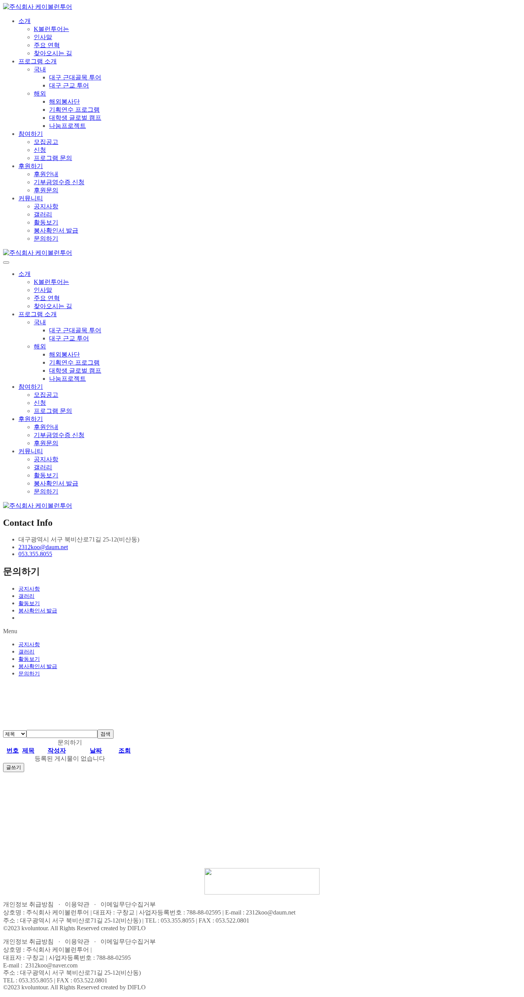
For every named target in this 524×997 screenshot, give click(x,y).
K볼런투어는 (51, 29)
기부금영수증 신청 (59, 182)
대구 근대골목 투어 (75, 77)
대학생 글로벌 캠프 (75, 117)
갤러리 (43, 214)
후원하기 (30, 166)
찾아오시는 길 (53, 53)
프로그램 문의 (53, 158)
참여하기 (30, 133)
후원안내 (46, 174)
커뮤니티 (30, 198)
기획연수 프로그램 (74, 109)
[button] (262, 631)
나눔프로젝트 (67, 125)
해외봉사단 (64, 101)
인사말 (43, 37)
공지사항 (46, 206)
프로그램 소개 (37, 61)
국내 (40, 69)
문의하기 (46, 238)
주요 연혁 (47, 45)
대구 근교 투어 (69, 85)
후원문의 (46, 190)
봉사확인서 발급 (56, 230)
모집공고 (46, 142)
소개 (24, 21)
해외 (40, 93)
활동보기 (46, 222)
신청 (40, 150)
